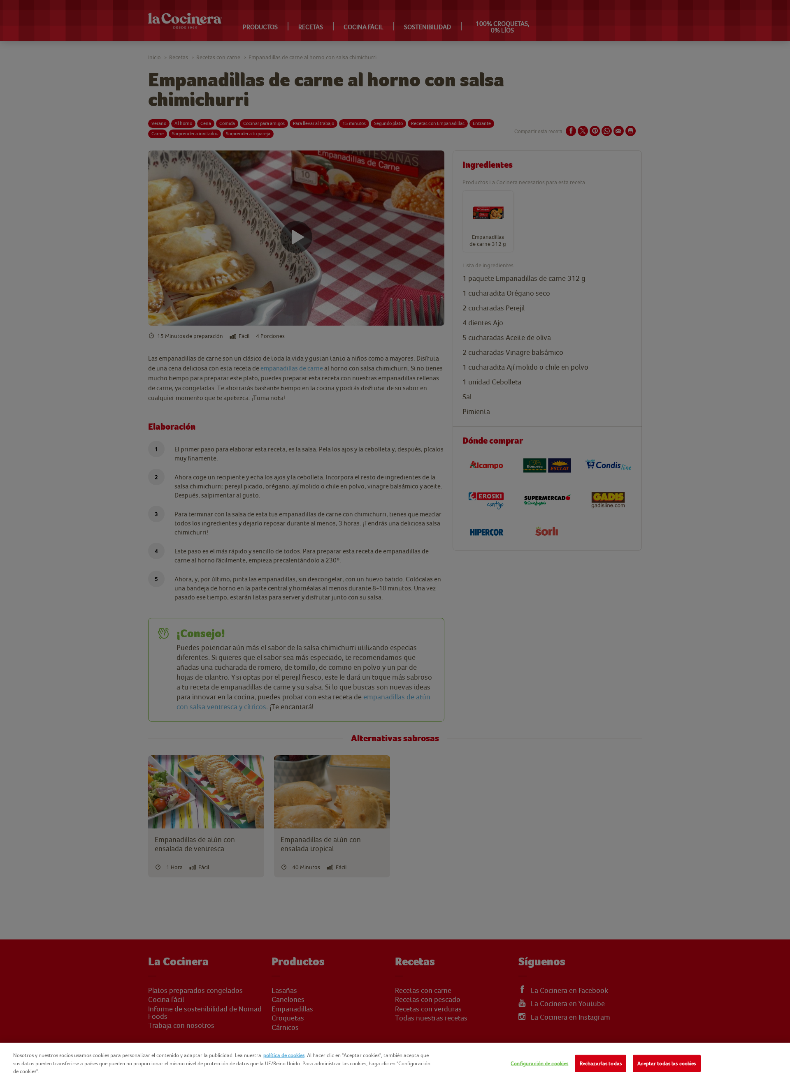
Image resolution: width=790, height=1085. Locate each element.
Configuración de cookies (539, 1063)
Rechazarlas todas (601, 1063)
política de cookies (283, 1055)
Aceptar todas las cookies (666, 1063)
